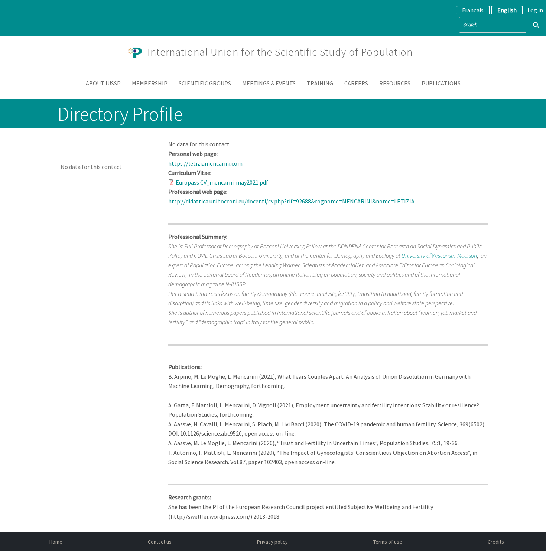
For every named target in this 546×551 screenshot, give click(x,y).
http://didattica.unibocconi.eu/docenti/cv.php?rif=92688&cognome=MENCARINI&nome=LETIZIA (292, 201)
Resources (394, 83)
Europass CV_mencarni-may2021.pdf (222, 182)
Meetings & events (269, 83)
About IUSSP (103, 83)
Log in (535, 10)
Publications (441, 83)
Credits (496, 541)
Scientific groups (205, 83)
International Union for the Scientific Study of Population (280, 52)
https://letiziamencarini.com (205, 163)
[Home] (138, 52)
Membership (150, 83)
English (507, 10)
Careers (356, 83)
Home (55, 541)
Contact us (160, 541)
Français (473, 10)
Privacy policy (272, 541)
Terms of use (387, 541)
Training (320, 83)
